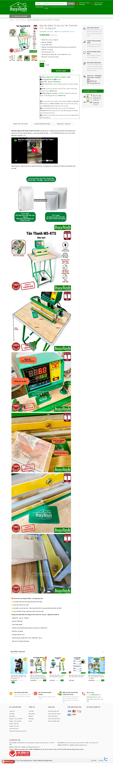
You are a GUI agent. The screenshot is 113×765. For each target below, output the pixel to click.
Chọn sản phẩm (54, 681)
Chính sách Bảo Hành (54, 721)
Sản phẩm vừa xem (90, 91)
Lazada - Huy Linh (14, 726)
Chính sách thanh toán (54, 718)
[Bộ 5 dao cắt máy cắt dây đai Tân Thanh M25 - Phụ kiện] (77, 665)
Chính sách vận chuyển (54, 713)
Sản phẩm (12, 716)
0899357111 (66, 745)
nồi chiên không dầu (54, 7)
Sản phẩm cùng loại (18, 651)
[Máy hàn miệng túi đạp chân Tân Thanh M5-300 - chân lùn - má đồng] (96, 665)
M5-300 (42, 65)
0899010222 (17, 747)
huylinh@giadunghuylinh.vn (33, 747)
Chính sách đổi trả (53, 716)
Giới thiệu (11, 713)
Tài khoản (82, 4)
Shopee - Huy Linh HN (15, 721)
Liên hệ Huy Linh (13, 728)
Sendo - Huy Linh (13, 723)
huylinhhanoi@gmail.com (80, 745)
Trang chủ (12, 711)
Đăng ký (88, 2)
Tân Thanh (50, 31)
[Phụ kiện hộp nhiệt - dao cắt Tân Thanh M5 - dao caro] (57, 665)
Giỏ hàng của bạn (98, 2)
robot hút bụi (62, 7)
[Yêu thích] (73, 70)
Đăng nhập (81, 2)
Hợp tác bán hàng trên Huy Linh (17, 731)
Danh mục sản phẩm (20, 16)
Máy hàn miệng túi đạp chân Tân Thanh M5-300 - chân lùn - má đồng (96, 677)
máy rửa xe (46, 7)
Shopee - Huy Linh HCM (15, 718)
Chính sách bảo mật (53, 711)
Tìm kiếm (31, 711)
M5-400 (47, 65)
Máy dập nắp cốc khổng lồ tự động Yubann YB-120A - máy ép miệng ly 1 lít (18, 677)
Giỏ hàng (31, 718)
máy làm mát (68, 7)
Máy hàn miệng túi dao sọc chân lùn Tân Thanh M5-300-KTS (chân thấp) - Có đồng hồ (38, 677)
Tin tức (30, 721)
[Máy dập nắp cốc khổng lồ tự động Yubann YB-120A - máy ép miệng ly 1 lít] (19, 665)
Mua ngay (62, 71)
